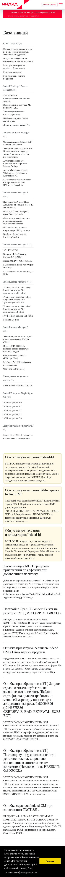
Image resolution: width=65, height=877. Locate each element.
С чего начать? (10, 43)
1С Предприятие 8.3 (12, 418)
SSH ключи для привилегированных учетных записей (16, 98)
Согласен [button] (50, 861)
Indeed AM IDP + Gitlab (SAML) (17, 261)
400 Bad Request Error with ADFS (18, 316)
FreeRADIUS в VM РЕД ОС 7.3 (17, 386)
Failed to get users (11, 320)
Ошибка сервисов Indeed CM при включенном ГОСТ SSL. (27, 807)
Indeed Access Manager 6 (15, 327)
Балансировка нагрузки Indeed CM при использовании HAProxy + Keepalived (17, 182)
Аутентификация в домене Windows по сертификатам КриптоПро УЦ (15, 173)
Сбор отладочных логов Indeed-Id (29, 457)
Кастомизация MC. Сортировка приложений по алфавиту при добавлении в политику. (26, 570)
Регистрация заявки (12, 72)
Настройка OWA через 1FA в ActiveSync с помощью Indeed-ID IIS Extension (18, 205)
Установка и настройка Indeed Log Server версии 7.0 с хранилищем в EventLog (17, 290)
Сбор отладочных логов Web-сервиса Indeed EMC (32, 492)
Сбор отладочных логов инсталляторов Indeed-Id (23, 532)
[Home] (16, 4)
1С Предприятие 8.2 (12, 414)
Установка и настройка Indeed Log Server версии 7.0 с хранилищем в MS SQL (17, 300)
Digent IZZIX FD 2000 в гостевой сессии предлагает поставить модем (15, 349)
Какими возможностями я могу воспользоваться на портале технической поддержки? (17, 52)
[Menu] (61, 4)
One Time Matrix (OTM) (14, 369)
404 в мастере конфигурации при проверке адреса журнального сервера (16, 221)
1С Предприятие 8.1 (12, 410)
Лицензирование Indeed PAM (16, 125)
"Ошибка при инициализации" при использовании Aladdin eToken (17, 339)
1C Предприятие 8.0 (12, 402)
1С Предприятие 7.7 (12, 406)
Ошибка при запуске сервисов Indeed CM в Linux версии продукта (30, 650)
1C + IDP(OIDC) (10, 250)
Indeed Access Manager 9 (15, 244)
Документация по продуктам (18, 425)
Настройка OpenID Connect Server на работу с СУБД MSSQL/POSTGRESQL (32, 611)
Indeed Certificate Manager (16, 132)
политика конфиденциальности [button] (21, 872)
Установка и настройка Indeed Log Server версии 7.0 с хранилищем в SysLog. (17, 309)
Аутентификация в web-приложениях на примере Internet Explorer (15, 163)
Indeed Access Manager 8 (15, 192)
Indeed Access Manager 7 (15, 281)
